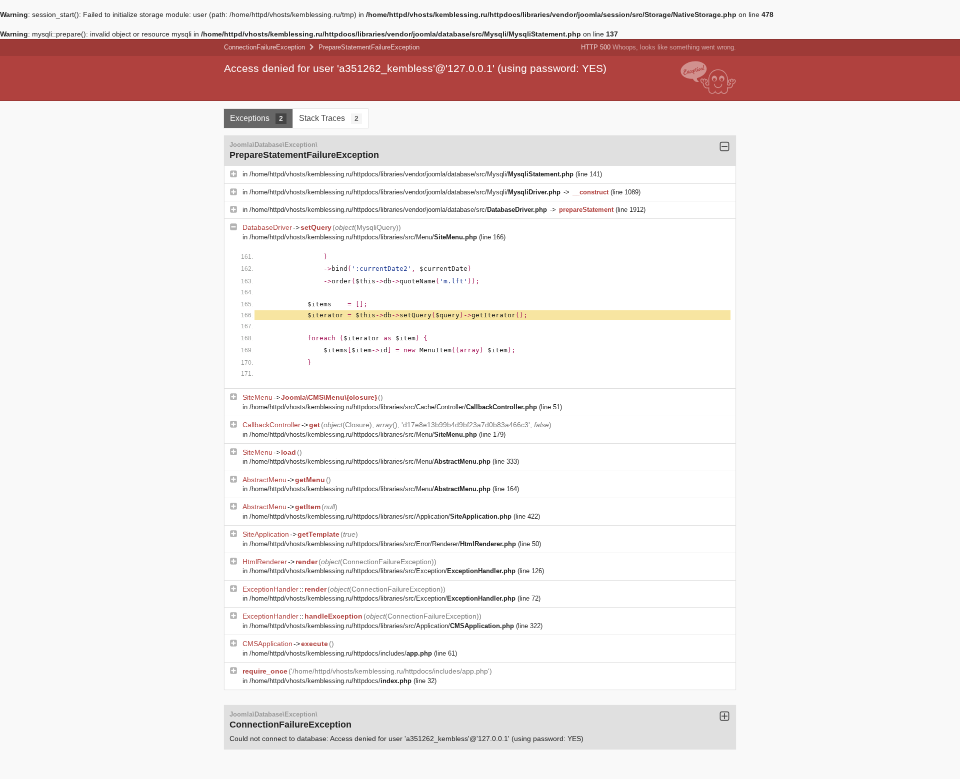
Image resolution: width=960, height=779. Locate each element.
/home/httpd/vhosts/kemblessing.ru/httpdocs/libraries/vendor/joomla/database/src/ (398, 209)
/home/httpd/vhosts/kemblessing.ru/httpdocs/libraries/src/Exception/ (383, 571)
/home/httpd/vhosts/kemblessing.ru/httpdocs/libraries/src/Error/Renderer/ (383, 544)
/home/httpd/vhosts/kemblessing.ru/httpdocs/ (331, 681)
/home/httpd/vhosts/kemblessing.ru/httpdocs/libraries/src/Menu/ (363, 237)
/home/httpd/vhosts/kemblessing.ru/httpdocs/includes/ (341, 653)
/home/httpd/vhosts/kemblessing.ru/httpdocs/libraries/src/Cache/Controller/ (393, 407)
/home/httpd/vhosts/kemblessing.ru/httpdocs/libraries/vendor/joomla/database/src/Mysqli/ (412, 174)
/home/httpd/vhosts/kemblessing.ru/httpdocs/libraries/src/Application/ (381, 516)
